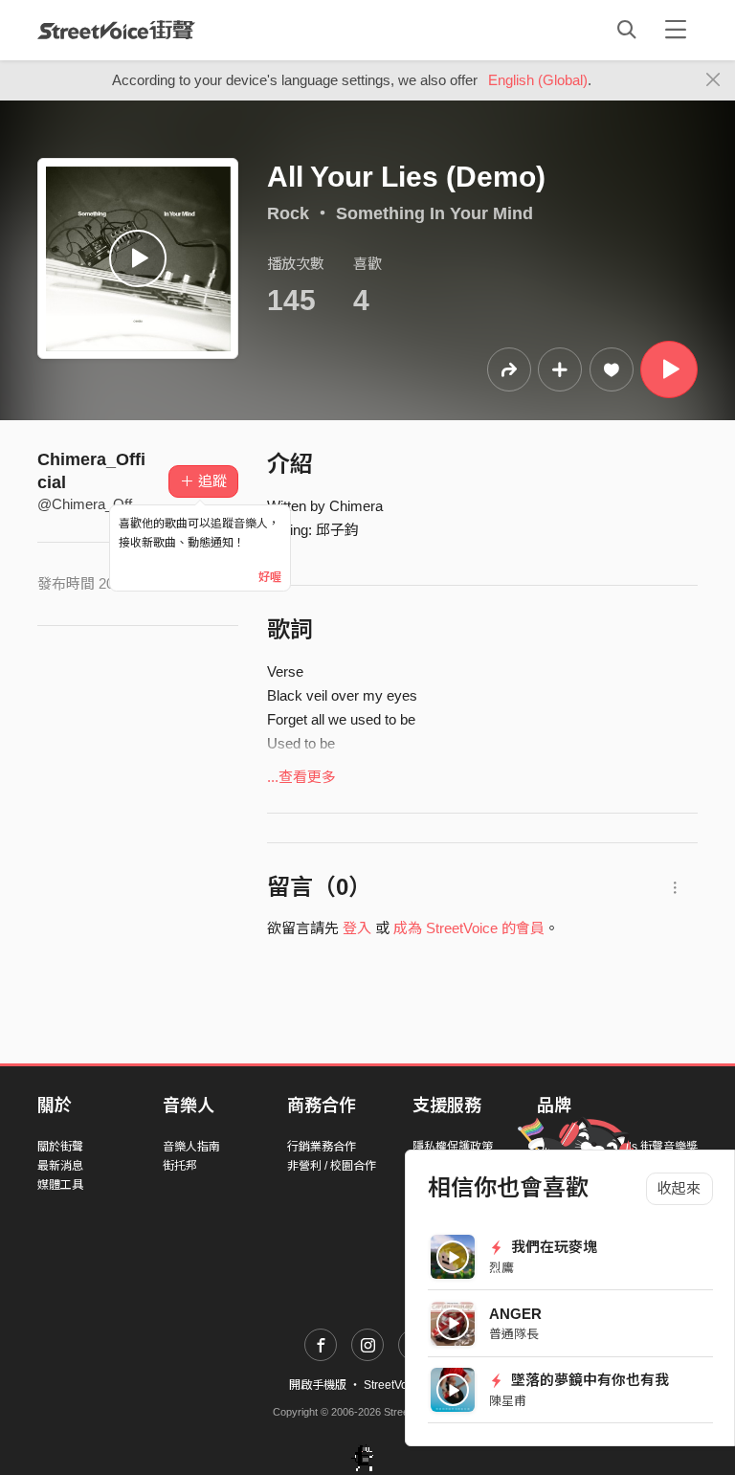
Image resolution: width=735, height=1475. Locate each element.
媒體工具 (60, 1185)
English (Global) (538, 80)
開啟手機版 (317, 1385)
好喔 (269, 577)
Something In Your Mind (434, 213)
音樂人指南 (191, 1146)
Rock (288, 213)
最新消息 (60, 1166)
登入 (357, 928)
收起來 (679, 1188)
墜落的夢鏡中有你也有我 (588, 1380)
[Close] (713, 80)
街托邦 (180, 1166)
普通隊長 (514, 1334)
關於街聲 (60, 1146)
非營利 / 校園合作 (331, 1166)
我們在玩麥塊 (552, 1247)
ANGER (515, 1314)
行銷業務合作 (321, 1146)
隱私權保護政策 (452, 1146)
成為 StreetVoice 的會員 (469, 928)
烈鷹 (501, 1268)
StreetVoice (116, 29)
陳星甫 (507, 1401)
